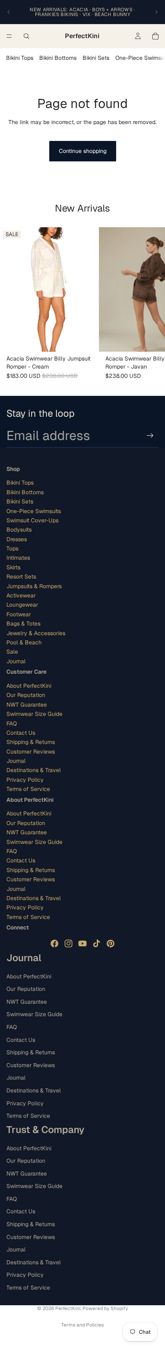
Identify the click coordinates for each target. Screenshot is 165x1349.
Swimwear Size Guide (34, 713)
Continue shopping (83, 151)
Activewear (21, 595)
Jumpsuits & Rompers (34, 586)
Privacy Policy (25, 779)
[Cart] (155, 36)
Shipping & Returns (30, 742)
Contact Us (20, 732)
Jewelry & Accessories (35, 633)
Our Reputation (25, 695)
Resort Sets (21, 576)
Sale (12, 651)
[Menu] (9, 36)
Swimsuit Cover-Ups (32, 520)
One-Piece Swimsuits (33, 511)
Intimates (18, 557)
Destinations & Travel (33, 770)
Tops (12, 548)
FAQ (11, 723)
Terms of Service (28, 789)
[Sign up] (150, 435)
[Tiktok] (96, 943)
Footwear (18, 614)
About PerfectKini (28, 685)
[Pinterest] (110, 943)
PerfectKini (67, 1308)
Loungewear (22, 604)
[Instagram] (68, 943)
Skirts (13, 567)
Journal (16, 661)
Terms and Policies (82, 1325)
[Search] (26, 36)
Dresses (16, 539)
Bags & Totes (23, 623)
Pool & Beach (24, 642)
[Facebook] (54, 943)
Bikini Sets (95, 57)
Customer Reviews (30, 751)
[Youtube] (82, 943)
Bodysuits (19, 529)
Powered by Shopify (105, 1308)
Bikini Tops (19, 57)
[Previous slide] (9, 12)
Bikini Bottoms (57, 57)
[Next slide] (156, 12)
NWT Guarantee (26, 704)
